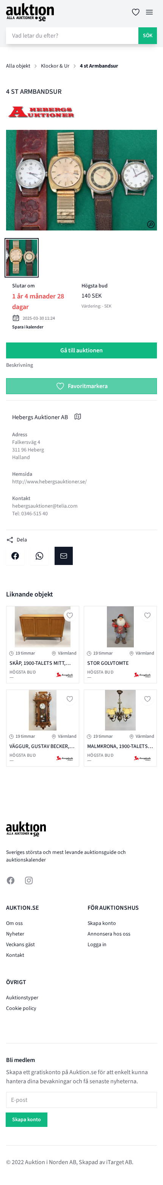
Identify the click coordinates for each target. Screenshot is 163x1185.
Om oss (14, 923)
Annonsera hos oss (109, 934)
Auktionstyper (22, 998)
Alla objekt (18, 66)
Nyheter (15, 934)
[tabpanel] (81, 180)
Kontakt (15, 955)
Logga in (97, 944)
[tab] (21, 258)
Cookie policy (21, 1008)
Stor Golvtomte (108, 663)
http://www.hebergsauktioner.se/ (49, 482)
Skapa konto (102, 923)
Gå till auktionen (81, 350)
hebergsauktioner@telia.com (45, 506)
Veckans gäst (20, 944)
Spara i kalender (27, 327)
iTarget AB (119, 1162)
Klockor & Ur (55, 66)
